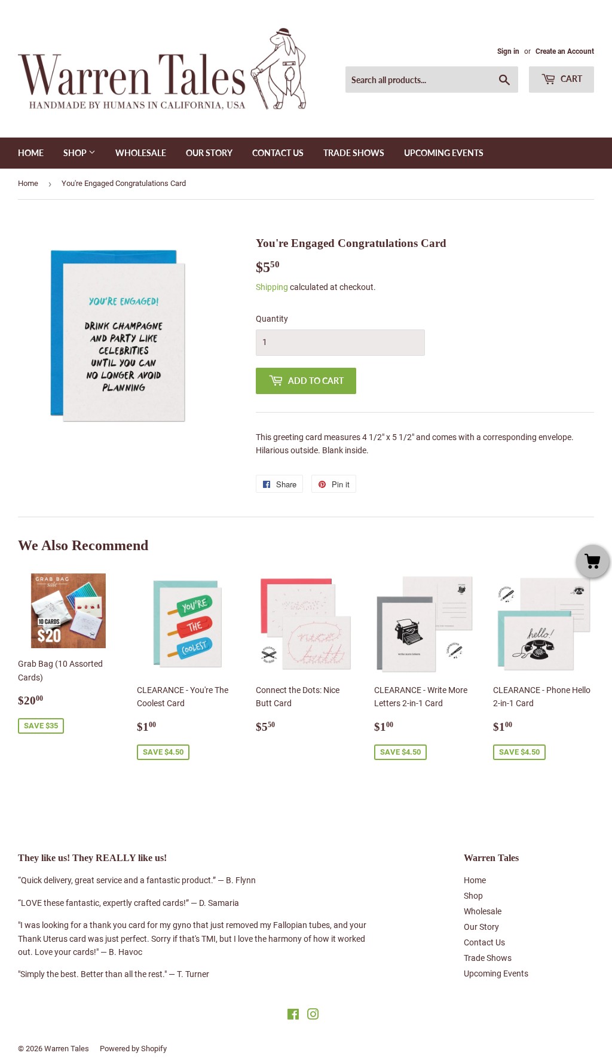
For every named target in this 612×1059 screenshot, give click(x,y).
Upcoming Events (444, 153)
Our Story (209, 153)
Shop (75, 153)
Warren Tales (66, 1048)
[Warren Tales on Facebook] (293, 1016)
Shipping (272, 287)
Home (31, 153)
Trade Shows (353, 153)
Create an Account (565, 51)
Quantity (272, 319)
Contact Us (278, 153)
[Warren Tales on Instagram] (313, 1016)
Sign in (508, 51)
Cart (570, 79)
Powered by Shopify (133, 1048)
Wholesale (140, 153)
